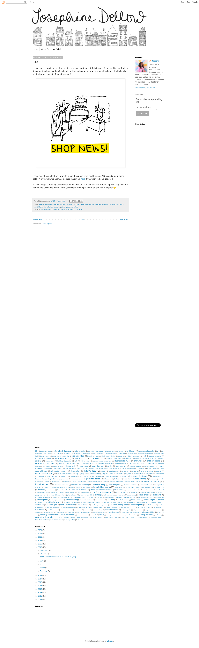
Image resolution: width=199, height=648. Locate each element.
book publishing (96, 458)
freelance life (157, 476)
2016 (40, 582)
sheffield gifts (90, 204)
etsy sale (128, 473)
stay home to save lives (153, 510)
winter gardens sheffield (69, 207)
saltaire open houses (145, 497)
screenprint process (57, 500)
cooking (48, 468)
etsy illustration (95, 473)
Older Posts (123, 219)
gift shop (53, 479)
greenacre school (77, 479)
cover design (69, 468)
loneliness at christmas (79, 490)
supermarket (61, 512)
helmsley (66, 481)
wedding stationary (146, 515)
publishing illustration (42, 497)
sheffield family (142, 502)
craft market (90, 468)
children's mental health (67, 463)
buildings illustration (64, 461)
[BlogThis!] (73, 201)
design (103, 471)
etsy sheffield (138, 473)
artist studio (86, 453)
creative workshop (129, 468)
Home (35, 49)
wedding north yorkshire (129, 515)
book (144, 456)
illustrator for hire (146, 485)
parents (159, 492)
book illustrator (81, 458)
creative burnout (102, 468)
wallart (101, 515)
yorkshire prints (57, 520)
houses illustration (116, 481)
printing (98, 495)
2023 (40, 534)
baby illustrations (110, 453)
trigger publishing (148, 512)
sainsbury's (109, 497)
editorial (158, 471)
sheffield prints (137, 505)
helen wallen (56, 481)
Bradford (109, 458)
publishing (157, 495)
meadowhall (160, 490)
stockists (38, 512)
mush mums (70, 492)
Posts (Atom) (48, 224)
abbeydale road (45, 451)
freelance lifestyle (41, 479)
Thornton (125, 512)
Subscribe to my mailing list (149, 100)
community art (121, 466)
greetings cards (93, 479)
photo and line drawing (57, 495)
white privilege (63, 517)
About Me (45, 49)
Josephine (156, 61)
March (42, 568)
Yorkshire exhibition (42, 520)
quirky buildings (64, 497)
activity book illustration (62, 451)
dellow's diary (89, 471)
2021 (40, 541)
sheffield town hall (69, 507)
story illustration (49, 512)
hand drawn (128, 479)
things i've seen (113, 512)
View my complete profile (145, 88)
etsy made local (107, 473)
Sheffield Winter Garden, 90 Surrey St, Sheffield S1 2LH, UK (62, 209)
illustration (41, 484)
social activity (97, 510)
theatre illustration (99, 512)
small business (52, 510)
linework (41, 490)
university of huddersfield (49, 515)
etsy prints (119, 473)
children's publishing (105, 463)
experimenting (52, 476)
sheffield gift (39, 505)
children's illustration (44, 463)
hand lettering (140, 479)
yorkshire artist (156, 517)
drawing (135, 471)
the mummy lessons (83, 512)
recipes (91, 497)
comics (109, 466)
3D (36, 451)
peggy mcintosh (40, 495)
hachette (108, 479)
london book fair (62, 490)
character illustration (122, 461)
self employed (99, 500)
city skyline (46, 466)
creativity (141, 468)
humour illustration (150, 481)
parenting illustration (147, 492)
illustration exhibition (61, 485)
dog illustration (114, 471)
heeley (47, 481)
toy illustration (135, 512)
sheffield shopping (40, 207)
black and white (78, 456)
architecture (131, 451)
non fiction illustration (101, 492)
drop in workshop (147, 471)
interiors (47, 487)
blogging (121, 456)
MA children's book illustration (100, 490)
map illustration (148, 490)
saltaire (118, 497)
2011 (40, 599)
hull (138, 481)
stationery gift (126, 510)
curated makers (152, 468)
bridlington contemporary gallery (145, 458)
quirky (55, 497)
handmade (153, 479)
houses (105, 481)
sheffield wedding (111, 507)
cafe (76, 461)
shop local (157, 507)
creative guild (114, 468)
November (44, 550)
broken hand (50, 461)
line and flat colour (132, 487)
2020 (40, 544)
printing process (109, 495)
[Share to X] (75, 201)
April (42, 564)
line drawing (146, 487)
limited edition (119, 487)
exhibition (41, 476)
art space (76, 453)
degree (64, 471)
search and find (87, 500)
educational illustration (64, 473)
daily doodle (54, 471)
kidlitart (71, 487)
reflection (99, 497)
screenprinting (72, 500)
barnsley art (132, 453)
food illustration (97, 476)
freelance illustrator (46, 204)
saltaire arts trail (129, 497)
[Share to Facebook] (78, 201)
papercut (134, 492)
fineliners (74, 476)
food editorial (84, 476)
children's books (153, 461)
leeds (78, 487)
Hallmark (117, 479)
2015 (40, 586)
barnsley (122, 453)
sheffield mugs (83, 505)
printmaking (131, 495)
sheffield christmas (71, 502)
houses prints (129, 481)
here (83, 179)
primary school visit (85, 495)
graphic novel (63, 479)
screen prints (42, 500)
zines (79, 520)
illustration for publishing (80, 485)
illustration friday (98, 485)
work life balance (96, 517)
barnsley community (145, 453)
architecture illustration (146, 451)
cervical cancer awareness (102, 461)
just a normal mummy (59, 487)
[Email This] (70, 201)
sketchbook (39, 510)
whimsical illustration (44, 517)
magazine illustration (133, 490)
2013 (40, 593)
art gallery (47, 453)
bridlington (127, 458)
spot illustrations (111, 510)
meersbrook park (43, 492)
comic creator (84, 466)
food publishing (111, 476)
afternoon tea (110, 451)
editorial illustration (43, 473)
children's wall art (120, 463)
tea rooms (71, 512)
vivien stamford (83, 515)
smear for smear (65, 510)
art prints (67, 453)
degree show (75, 471)
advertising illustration (95, 451)
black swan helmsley (108, 456)
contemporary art (135, 466)
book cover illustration (43, 458)
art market (57, 453)
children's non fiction (86, 464)
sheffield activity (123, 500)
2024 (40, 530)
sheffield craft (128, 502)
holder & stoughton (78, 481)
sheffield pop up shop (116, 204)
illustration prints (114, 485)
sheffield (110, 500)
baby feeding (97, 453)
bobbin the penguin (133, 456)
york (123, 517)
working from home (112, 517)
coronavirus (57, 468)
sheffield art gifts (59, 204)
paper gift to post (122, 492)
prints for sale (144, 495)
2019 (40, 547)
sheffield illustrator (101, 204)
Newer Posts (38, 219)
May (42, 561)
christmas (151, 463)
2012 (40, 596)
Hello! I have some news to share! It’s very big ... (58, 557)
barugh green (44, 456)
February (43, 571)
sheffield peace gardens (99, 505)
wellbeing (158, 515)
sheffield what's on (53, 207)
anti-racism (120, 451)
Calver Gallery (85, 461)
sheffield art (135, 500)
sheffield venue (84, 507)
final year (64, 476)
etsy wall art (160, 473)
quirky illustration (79, 497)
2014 (40, 589)
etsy (76, 474)
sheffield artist (52, 502)
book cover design (155, 456)
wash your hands (112, 515)
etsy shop (149, 473)
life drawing (86, 487)
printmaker (121, 495)
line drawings (158, 487)
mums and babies (57, 492)
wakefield (93, 515)
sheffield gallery (156, 502)
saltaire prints (159, 497)
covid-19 (79, 468)
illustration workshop (131, 485)
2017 (40, 579)
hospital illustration (94, 481)
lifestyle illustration (101, 487)
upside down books (68, 515)
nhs (78, 492)
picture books (71, 495)
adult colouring (80, 451)
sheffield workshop (144, 507)
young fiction (70, 520)
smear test (77, 510)
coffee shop (57, 466)
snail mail (87, 510)
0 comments (61, 201)
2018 (40, 576)
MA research (118, 490)
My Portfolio (57, 49)
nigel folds (85, 492)
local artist (51, 490)
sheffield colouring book (111, 502)
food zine (123, 476)
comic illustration (98, 466)
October (43, 554)
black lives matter (93, 456)
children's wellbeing (137, 464)
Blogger (110, 641)
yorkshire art (142, 517)
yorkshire (130, 517)
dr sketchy (125, 471)
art (158, 451)
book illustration (61, 458)
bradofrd (118, 458)
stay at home (137, 510)
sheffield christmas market (75, 204)
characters (138, 461)
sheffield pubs (150, 505)
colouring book (70, 466)
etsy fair (84, 473)
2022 (40, 537)
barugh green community (60, 456)
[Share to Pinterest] (81, 201)
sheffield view (97, 507)
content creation (150, 466)
